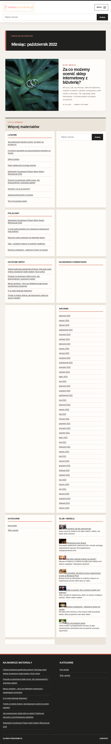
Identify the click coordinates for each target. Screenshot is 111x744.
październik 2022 (66, 395)
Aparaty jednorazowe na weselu (20, 195)
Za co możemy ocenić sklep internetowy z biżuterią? (76, 75)
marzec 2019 (64, 508)
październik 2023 (66, 363)
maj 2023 (62, 381)
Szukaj (102, 17)
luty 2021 (62, 456)
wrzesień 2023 (65, 367)
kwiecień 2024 (64, 344)
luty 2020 (62, 489)
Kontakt (104, 738)
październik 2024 (66, 330)
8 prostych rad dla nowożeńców (78, 529)
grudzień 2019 (64, 499)
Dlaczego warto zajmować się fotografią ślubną (26, 238)
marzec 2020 (64, 484)
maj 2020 (62, 480)
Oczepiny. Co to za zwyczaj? (19, 189)
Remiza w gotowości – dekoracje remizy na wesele (28, 250)
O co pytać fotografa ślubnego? (20, 291)
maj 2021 (62, 442)
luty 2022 (62, 414)
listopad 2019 (64, 503)
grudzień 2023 (64, 358)
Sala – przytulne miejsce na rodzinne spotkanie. (26, 244)
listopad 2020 (64, 470)
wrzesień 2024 (65, 334)
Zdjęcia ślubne (13, 159)
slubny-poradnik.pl (13, 738)
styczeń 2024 (64, 353)
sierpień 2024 (64, 339)
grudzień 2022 (64, 391)
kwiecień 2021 (64, 447)
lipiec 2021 (63, 438)
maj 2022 (62, 400)
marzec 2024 (64, 349)
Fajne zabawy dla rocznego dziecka (22, 165)
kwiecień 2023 (64, 386)
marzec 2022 (64, 410)
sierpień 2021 (64, 433)
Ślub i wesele (13, 530)
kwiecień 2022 (64, 405)
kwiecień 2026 (64, 316)
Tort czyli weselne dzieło (17, 201)
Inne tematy (12, 526)
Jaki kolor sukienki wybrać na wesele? (81, 559)
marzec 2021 (64, 452)
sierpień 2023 (64, 372)
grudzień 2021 (64, 424)
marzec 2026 (64, 320)
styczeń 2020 (64, 494)
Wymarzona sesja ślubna (76, 543)
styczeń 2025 (64, 325)
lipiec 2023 (63, 377)
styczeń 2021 (64, 461)
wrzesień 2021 (65, 428)
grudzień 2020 (64, 466)
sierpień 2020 (64, 475)
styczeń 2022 (64, 419)
